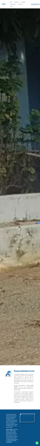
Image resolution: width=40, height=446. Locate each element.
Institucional (16, 2)
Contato (11, 6)
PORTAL (33, 4)
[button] (37, 443)
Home (11, 2)
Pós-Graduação (12, 4)
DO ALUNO (35, 4)
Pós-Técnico (20, 4)
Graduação (23, 2)
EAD (39, 4)
